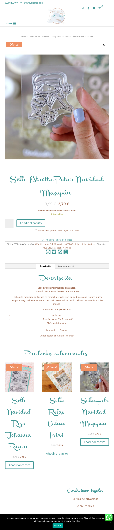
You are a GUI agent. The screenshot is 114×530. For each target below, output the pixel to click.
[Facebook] (48, 252)
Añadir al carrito (31, 223)
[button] (8, 20)
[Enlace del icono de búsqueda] (82, 8)
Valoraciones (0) (66, 266)
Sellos (77, 244)
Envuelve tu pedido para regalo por (58, 230)
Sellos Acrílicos (89, 244)
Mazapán (55, 36)
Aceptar (58, 525)
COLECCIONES (33, 36)
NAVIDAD (68, 244)
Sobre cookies (85, 506)
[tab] (45, 266)
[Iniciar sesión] (88, 8)
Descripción (45, 266)
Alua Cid (47, 247)
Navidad (67, 247)
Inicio (23, 36)
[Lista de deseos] (94, 8)
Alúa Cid (45, 36)
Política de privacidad (85, 499)
